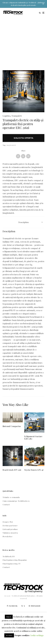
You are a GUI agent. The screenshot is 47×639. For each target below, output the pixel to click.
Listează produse (10, 529)
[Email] (28, 156)
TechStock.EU (9, 556)
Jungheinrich (11, 145)
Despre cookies (21, 635)
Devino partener (10, 525)
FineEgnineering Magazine (15, 560)
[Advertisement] (23, 42)
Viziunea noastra (10, 533)
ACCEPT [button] (9, 635)
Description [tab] (23, 222)
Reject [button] (8, 617)
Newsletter (8, 536)
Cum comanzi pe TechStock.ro (16, 501)
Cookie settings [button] (36, 635)
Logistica (6, 115)
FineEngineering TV (12, 564)
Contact (6, 504)
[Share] (18, 156)
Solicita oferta (23, 138)
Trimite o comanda (11, 497)
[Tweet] (23, 156)
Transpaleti (16, 115)
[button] (39, 75)
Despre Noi (8, 522)
